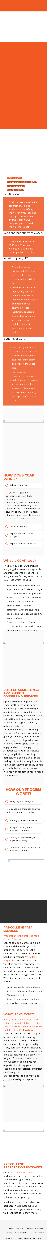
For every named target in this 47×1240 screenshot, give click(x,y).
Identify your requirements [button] (23, 820)
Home (10, 1229)
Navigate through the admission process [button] (21, 829)
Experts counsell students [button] (23, 543)
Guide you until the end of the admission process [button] (25, 849)
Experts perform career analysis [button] (21, 535)
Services (29, 1229)
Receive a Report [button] (18, 526)
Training (9, 1233)
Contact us (25, 917)
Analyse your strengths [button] (21, 801)
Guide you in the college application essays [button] (22, 839)
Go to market (20, 1233)
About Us (19, 1229)
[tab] (23, 485)
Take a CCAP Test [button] (19, 485)
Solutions (39, 1229)
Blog (31, 1233)
